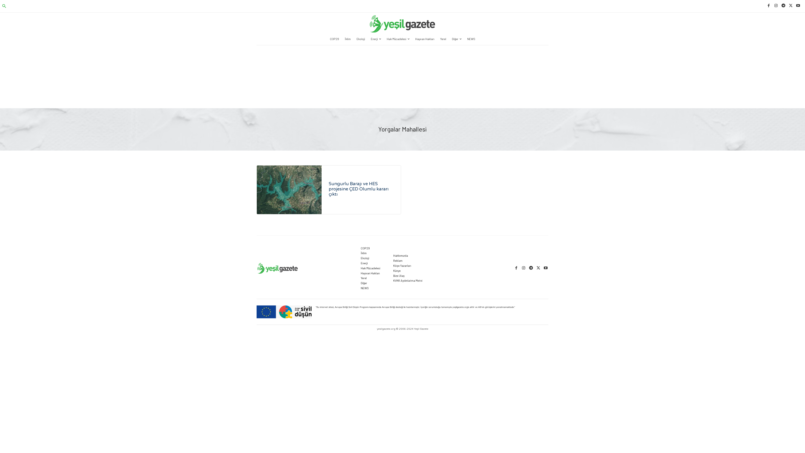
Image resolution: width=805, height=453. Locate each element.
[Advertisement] (402, 76)
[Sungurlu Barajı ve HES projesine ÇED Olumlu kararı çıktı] (289, 189)
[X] (790, 5)
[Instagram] (776, 5)
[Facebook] (768, 5)
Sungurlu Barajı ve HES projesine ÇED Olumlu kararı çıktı (359, 189)
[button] (4, 6)
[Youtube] (798, 5)
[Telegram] (783, 5)
